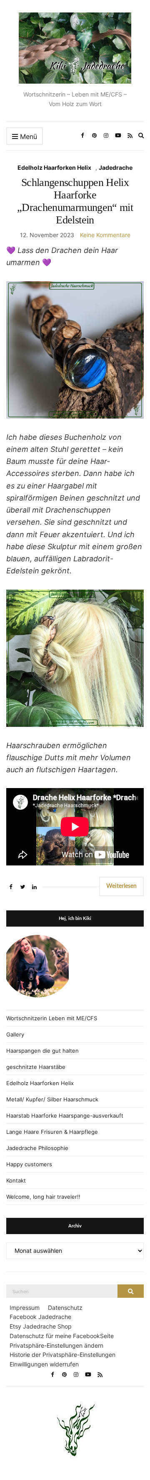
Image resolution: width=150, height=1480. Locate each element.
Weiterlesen (121, 886)
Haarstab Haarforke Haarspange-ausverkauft (64, 1115)
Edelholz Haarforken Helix (54, 167)
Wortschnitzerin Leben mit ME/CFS (51, 1018)
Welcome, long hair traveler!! (43, 1196)
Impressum (25, 1307)
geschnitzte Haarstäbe (35, 1067)
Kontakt (16, 1180)
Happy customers (29, 1164)
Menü (27, 136)
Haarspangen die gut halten (42, 1050)
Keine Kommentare (105, 234)
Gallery (15, 1034)
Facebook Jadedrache (40, 1316)
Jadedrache (115, 167)
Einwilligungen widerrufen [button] (44, 1364)
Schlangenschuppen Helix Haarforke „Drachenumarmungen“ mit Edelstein (75, 201)
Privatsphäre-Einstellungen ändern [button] (56, 1345)
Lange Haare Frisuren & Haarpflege (52, 1131)
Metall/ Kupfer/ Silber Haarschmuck (52, 1099)
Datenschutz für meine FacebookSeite (62, 1335)
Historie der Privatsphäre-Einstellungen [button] (62, 1354)
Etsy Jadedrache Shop (41, 1326)
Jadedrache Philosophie (37, 1148)
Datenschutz (65, 1307)
